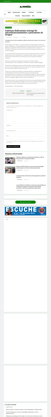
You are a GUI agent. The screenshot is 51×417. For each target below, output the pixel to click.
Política (17, 15)
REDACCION (8, 37)
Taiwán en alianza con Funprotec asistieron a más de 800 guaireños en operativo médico (30, 157)
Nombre (8, 125)
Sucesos (31, 12)
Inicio (9, 12)
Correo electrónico (11, 130)
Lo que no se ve (9, 406)
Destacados (16, 12)
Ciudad (24, 12)
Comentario (9, 110)
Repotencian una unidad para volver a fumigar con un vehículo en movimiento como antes (24, 416)
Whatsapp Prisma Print (25, 202)
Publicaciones (26, 15)
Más (33, 15)
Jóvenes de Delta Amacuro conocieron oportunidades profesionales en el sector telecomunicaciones (30, 167)
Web (7, 136)
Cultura (39, 12)
